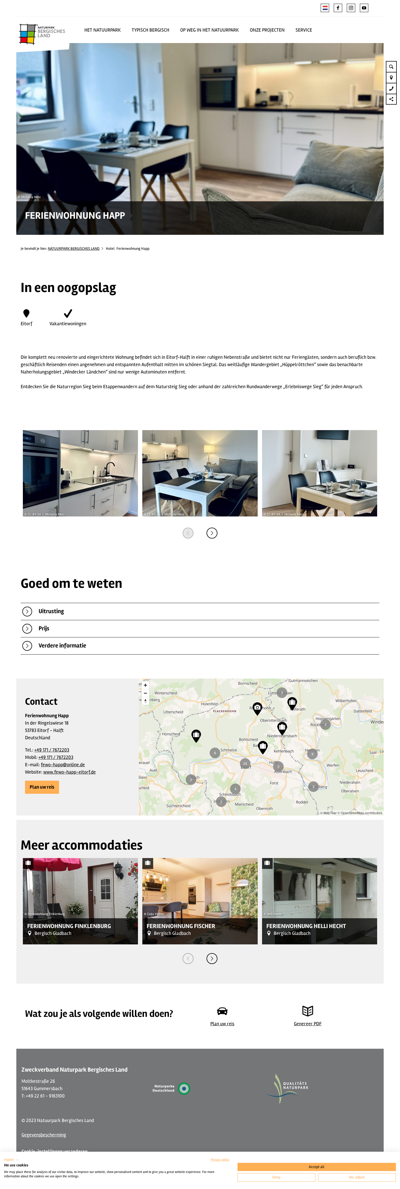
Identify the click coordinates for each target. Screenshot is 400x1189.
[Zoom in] (145, 685)
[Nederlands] (325, 8)
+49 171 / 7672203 (51, 750)
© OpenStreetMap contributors (359, 812)
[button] (338, 8)
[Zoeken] (391, 66)
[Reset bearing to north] (145, 701)
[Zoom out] (145, 693)
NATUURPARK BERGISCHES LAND (74, 248)
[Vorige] (188, 533)
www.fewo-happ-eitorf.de (69, 772)
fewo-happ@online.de (63, 765)
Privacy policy (220, 1160)
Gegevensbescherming (43, 1135)
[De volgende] (212, 533)
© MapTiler (328, 812)
